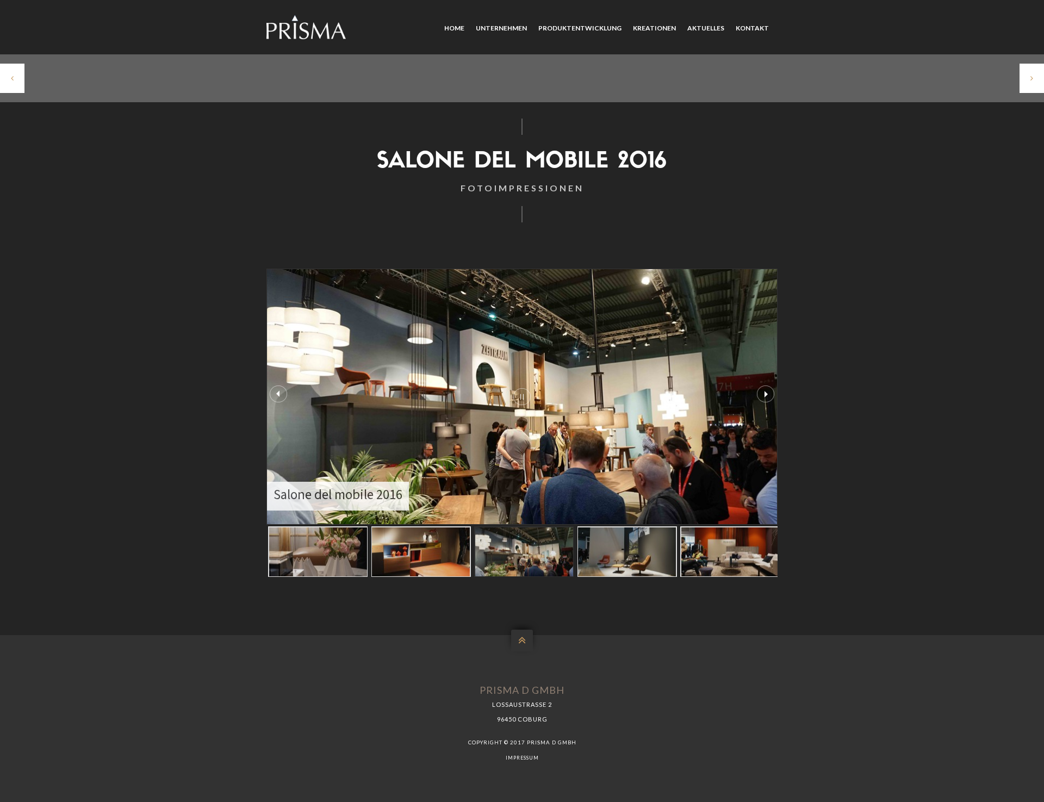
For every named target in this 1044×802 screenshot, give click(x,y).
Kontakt (752, 28)
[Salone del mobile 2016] (318, 551)
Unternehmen (501, 28)
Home (454, 28)
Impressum (522, 758)
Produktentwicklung (580, 28)
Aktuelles (705, 28)
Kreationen (654, 28)
